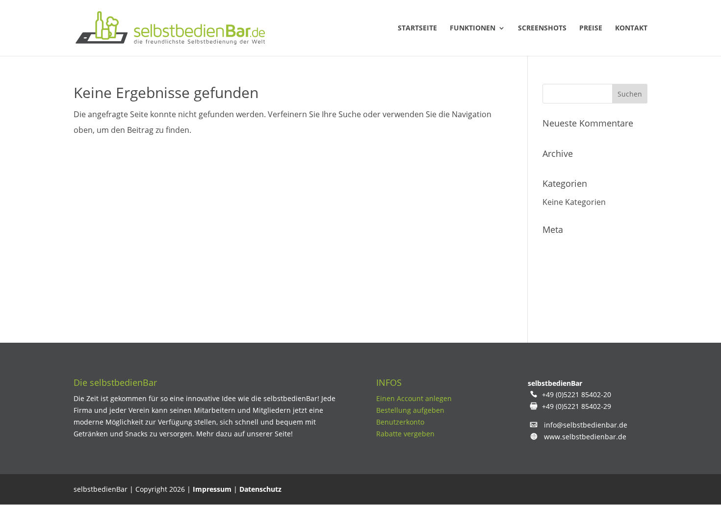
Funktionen (472, 28)
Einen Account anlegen (414, 398)
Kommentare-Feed (577, 286)
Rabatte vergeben (405, 433)
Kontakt (631, 28)
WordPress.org (570, 306)
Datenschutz (260, 489)
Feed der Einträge (575, 267)
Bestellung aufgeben (410, 410)
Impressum (212, 489)
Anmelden (561, 247)
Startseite (417, 28)
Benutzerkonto (400, 422)
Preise (590, 28)
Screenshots (542, 28)
